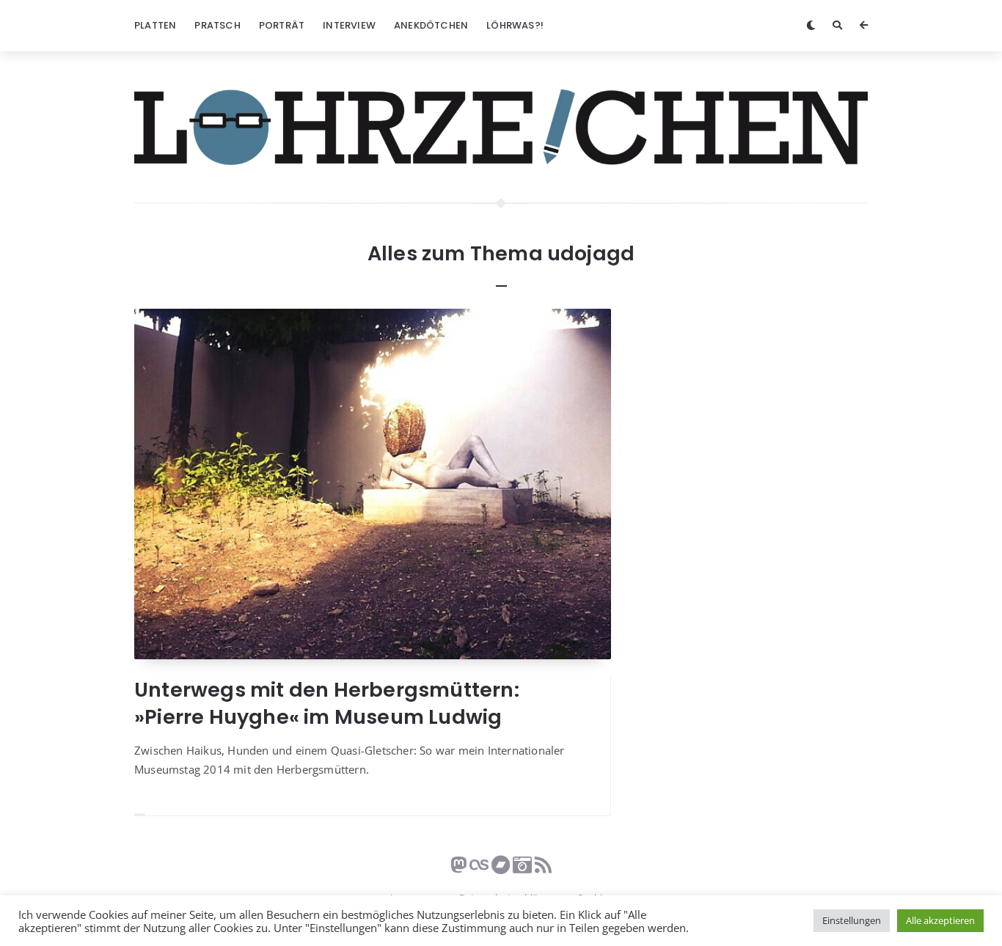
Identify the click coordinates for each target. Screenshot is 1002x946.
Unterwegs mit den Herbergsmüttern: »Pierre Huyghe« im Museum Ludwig (326, 703)
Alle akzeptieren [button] (940, 920)
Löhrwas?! (515, 25)
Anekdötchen (431, 25)
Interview (349, 25)
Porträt (281, 25)
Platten (155, 25)
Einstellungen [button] (851, 920)
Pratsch (217, 25)
